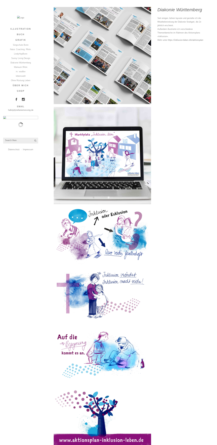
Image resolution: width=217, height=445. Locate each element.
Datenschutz (14, 149)
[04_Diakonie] (102, 235)
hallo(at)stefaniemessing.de (20, 110)
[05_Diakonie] (102, 356)
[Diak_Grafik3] (102, 155)
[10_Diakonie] (102, 416)
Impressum (28, 149)
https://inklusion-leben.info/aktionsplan (185, 40)
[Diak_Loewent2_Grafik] (102, 55)
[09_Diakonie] (102, 296)
